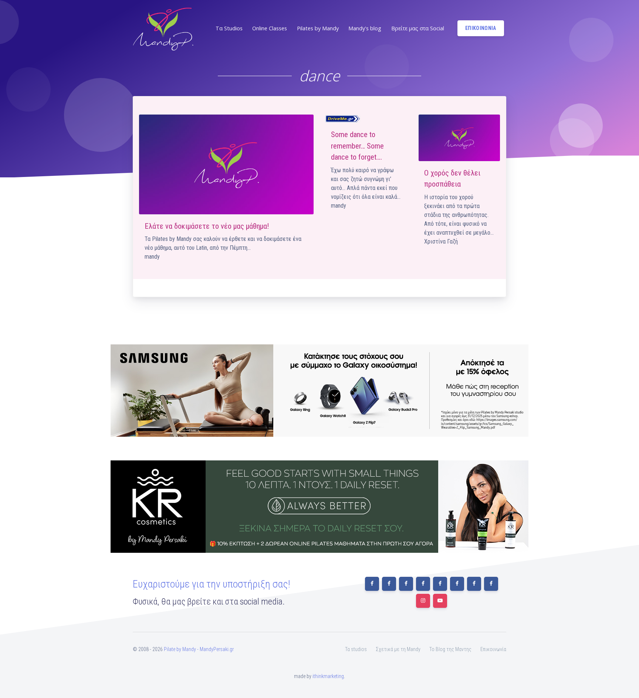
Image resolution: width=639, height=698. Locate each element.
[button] (228, 28)
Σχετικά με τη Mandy (398, 649)
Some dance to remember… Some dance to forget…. (357, 145)
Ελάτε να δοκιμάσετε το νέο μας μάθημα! (207, 226)
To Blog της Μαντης (450, 649)
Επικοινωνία (493, 649)
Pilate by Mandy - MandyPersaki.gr (199, 649)
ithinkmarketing (328, 676)
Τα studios (356, 649)
